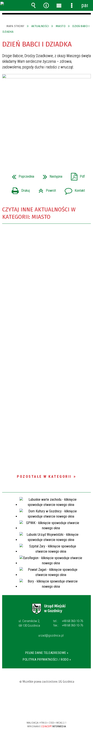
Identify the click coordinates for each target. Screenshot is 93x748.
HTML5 (40, 710)
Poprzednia (21, 175)
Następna (50, 175)
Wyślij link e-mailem (53, 148)
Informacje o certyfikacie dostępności (46, 695)
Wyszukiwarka (33, 5)
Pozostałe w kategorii (44, 476)
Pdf (76, 175)
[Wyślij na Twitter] (46, 148)
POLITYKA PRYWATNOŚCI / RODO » (47, 659)
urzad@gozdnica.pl (51, 635)
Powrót (45, 189)
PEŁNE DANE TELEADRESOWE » (46, 653)
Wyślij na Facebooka (38, 148)
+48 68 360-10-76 (68, 621)
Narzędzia (46, 5)
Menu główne (59, 5)
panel (84, 5)
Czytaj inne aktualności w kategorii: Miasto (38, 213)
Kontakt (73, 189)
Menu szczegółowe (72, 5)
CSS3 (46, 710)
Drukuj (19, 189)
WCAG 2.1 (60, 710)
